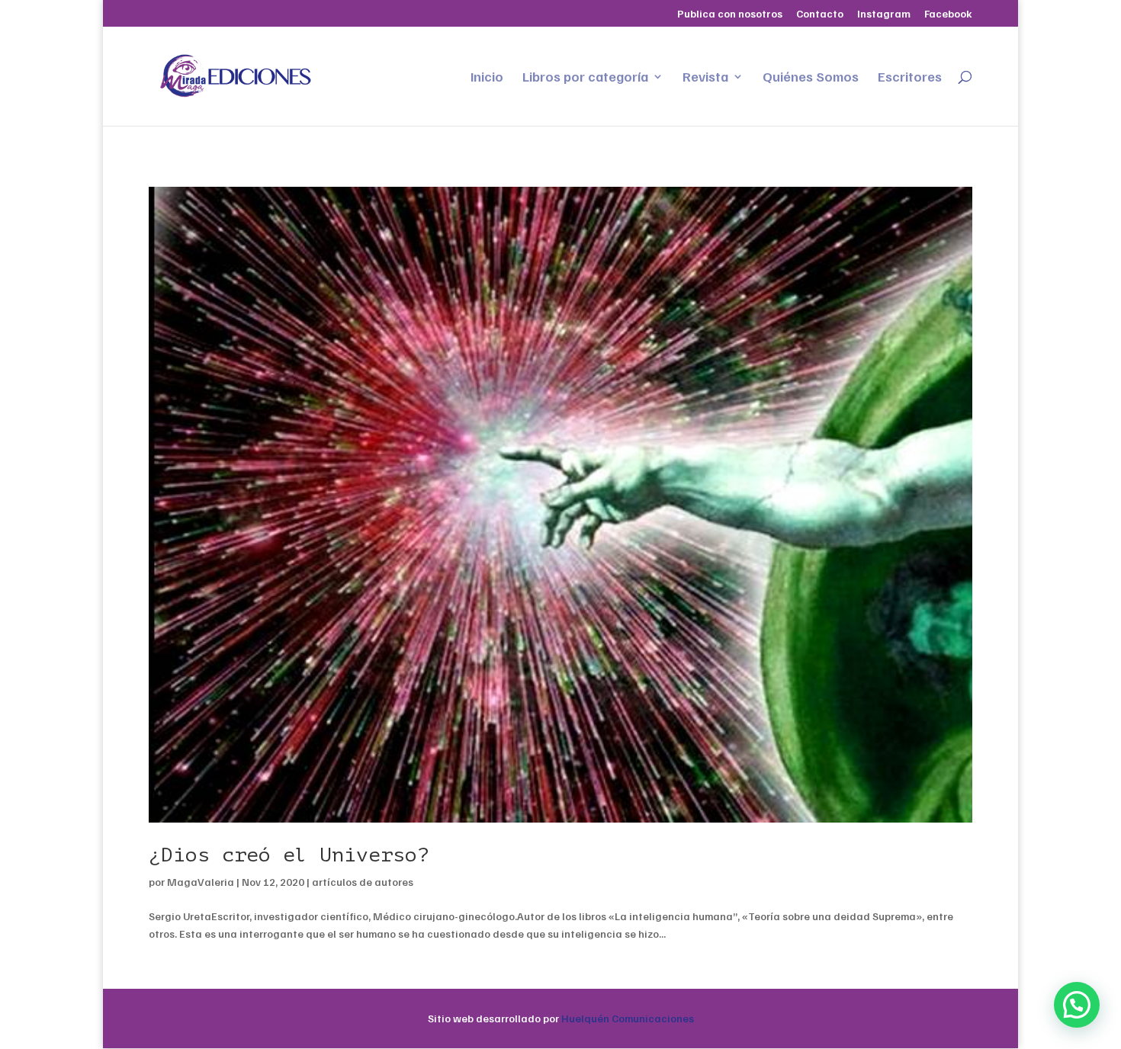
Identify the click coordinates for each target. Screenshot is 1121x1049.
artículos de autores (362, 881)
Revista (705, 78)
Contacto (819, 14)
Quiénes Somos (811, 78)
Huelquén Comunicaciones (627, 1018)
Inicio (487, 78)
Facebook (948, 14)
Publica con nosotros (729, 14)
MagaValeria (200, 881)
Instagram (884, 14)
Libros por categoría (585, 78)
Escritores (910, 78)
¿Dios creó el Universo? (289, 855)
